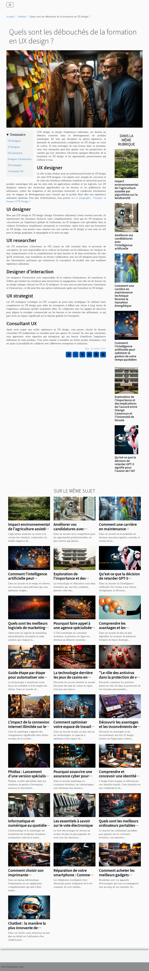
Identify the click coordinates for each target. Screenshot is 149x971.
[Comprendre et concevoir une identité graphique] (120, 755)
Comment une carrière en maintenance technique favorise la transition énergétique (124, 296)
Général (22, 16)
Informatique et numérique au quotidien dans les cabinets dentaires (28, 827)
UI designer (14, 147)
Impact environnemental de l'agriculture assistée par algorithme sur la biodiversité (126, 189)
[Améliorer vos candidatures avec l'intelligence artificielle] (126, 217)
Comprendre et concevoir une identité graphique (117, 776)
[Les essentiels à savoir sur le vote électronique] (74, 804)
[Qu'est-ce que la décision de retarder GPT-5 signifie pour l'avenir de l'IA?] (126, 439)
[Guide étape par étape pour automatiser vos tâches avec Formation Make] (29, 656)
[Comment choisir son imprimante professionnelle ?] (29, 854)
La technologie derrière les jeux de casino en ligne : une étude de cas (73, 677)
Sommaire (18, 134)
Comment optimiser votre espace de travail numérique (72, 726)
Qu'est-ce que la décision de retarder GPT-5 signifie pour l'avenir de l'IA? (125, 464)
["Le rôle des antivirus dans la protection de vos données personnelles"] (120, 656)
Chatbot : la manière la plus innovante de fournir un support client (28, 928)
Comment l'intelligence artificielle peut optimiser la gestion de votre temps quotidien (126, 351)
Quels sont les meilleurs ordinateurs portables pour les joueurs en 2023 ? (119, 827)
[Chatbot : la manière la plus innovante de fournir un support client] (29, 907)
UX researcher (15, 153)
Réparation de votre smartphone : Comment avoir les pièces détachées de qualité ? (74, 877)
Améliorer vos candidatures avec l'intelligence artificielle (73, 529)
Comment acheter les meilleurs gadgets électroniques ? (117, 875)
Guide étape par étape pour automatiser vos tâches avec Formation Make (27, 679)
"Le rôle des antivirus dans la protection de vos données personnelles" (119, 677)
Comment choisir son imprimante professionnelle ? (26, 875)
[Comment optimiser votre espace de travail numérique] (74, 706)
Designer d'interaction (20, 159)
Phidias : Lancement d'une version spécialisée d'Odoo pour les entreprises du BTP (29, 778)
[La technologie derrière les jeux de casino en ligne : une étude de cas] (74, 656)
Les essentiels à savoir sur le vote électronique (73, 823)
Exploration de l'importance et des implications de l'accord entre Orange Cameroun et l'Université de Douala (126, 408)
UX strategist (15, 165)
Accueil (10, 16)
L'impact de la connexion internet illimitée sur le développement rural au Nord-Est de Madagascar (28, 728)
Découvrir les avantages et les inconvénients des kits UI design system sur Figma (119, 728)
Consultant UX (15, 171)
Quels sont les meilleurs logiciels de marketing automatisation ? (28, 628)
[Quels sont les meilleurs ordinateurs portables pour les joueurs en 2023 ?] (120, 804)
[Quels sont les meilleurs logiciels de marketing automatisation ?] (29, 607)
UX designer (14, 141)
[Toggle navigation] (10, 4)
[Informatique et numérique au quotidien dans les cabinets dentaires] (29, 804)
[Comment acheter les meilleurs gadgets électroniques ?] (120, 854)
